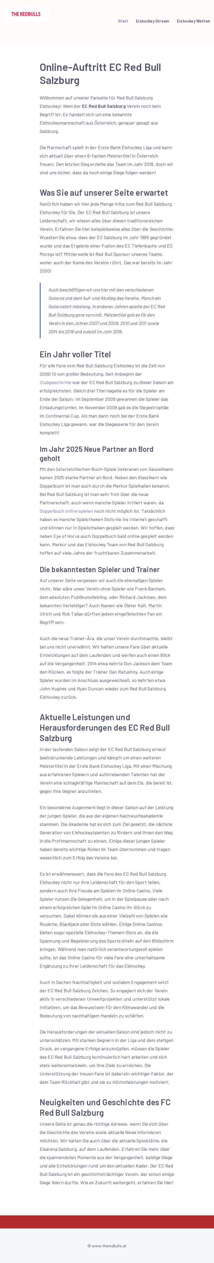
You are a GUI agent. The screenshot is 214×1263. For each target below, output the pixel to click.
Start (123, 21)
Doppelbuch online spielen (66, 511)
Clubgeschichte (56, 382)
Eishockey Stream (152, 21)
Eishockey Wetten (193, 21)
